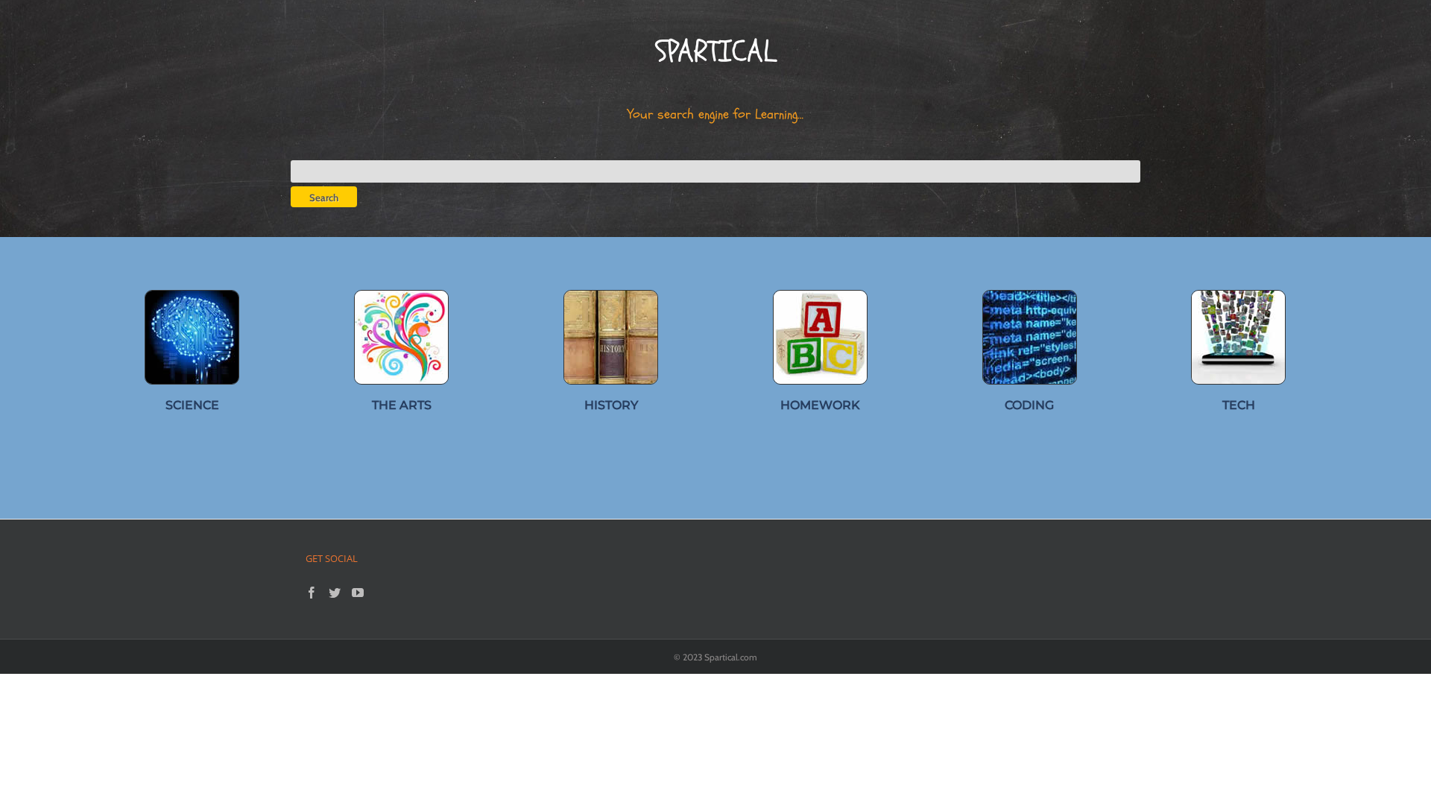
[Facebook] (312, 593)
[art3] (401, 296)
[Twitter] (335, 593)
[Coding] (1029, 296)
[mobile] (1238, 296)
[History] (610, 296)
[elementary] (820, 296)
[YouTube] (358, 593)
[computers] (191, 296)
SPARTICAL (715, 51)
